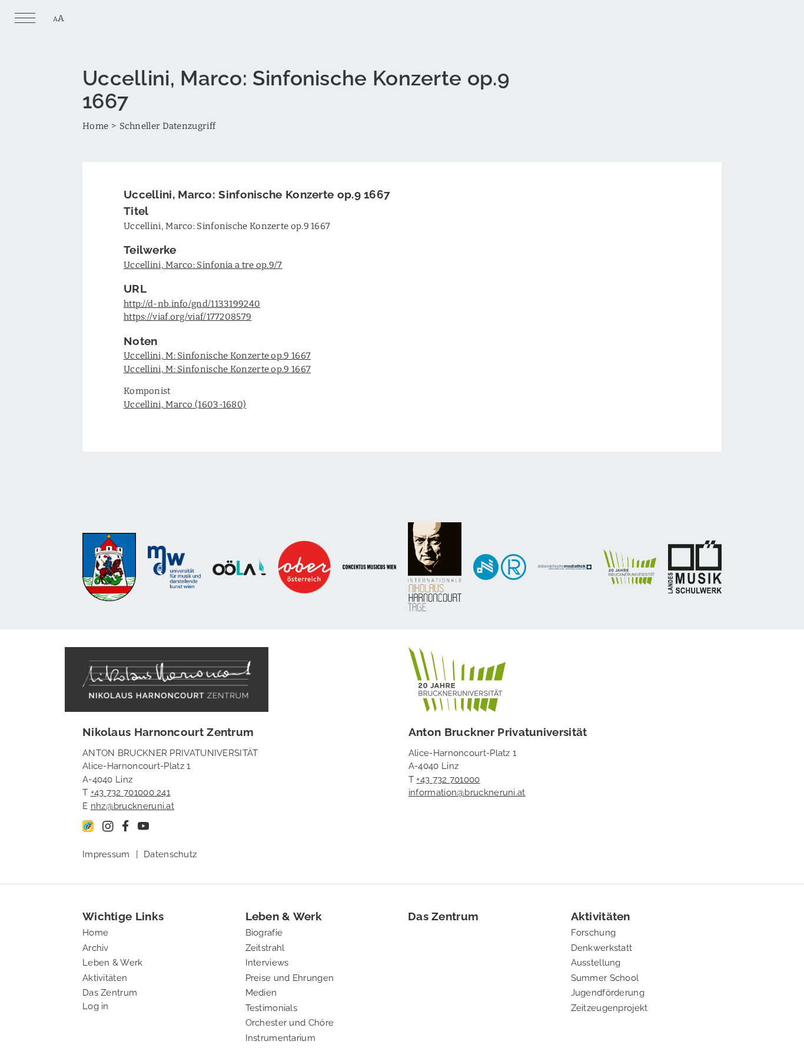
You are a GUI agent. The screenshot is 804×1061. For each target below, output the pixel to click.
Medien (261, 991)
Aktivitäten (104, 977)
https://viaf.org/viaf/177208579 (187, 316)
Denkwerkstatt (602, 947)
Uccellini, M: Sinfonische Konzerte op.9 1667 (217, 355)
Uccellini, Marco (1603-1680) (185, 404)
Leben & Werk (112, 961)
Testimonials (271, 1007)
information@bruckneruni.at (467, 791)
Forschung (593, 931)
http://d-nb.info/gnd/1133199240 (192, 303)
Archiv (95, 947)
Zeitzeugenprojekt (609, 1007)
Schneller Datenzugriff (167, 125)
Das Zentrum (109, 991)
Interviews (267, 961)
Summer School (605, 977)
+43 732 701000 (448, 778)
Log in (95, 1005)
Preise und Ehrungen (289, 977)
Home (95, 125)
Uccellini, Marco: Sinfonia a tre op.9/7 (203, 264)
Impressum (106, 853)
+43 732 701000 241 (130, 791)
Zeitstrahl (265, 947)
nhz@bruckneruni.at (132, 805)
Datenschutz (170, 853)
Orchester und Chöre (289, 1021)
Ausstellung (596, 961)
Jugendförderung (608, 991)
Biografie (264, 931)
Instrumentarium (280, 1037)
